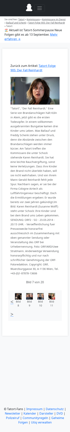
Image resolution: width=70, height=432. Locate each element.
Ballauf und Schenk (16, 22)
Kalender (30, 413)
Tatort (21, 19)
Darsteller (46, 413)
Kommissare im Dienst (54, 19)
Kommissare (33, 19)
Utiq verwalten (41, 422)
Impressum (34, 409)
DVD (60, 413)
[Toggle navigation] (39, 8)
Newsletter (12, 413)
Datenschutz (55, 409)
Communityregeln (35, 418)
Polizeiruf (12, 418)
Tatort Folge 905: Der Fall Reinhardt (46, 22)
